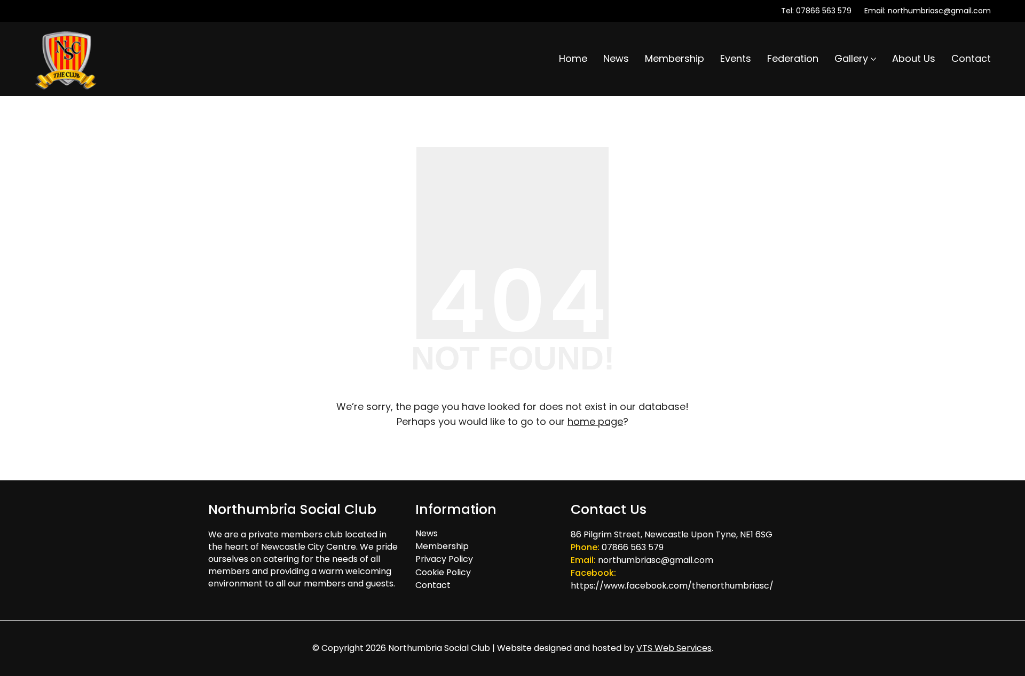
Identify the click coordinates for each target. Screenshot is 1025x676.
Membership (442, 546)
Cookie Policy (443, 572)
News (426, 533)
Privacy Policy (444, 559)
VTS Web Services (674, 648)
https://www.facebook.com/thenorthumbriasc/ (672, 586)
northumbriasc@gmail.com (939, 10)
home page (595, 421)
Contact (433, 585)
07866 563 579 (823, 10)
